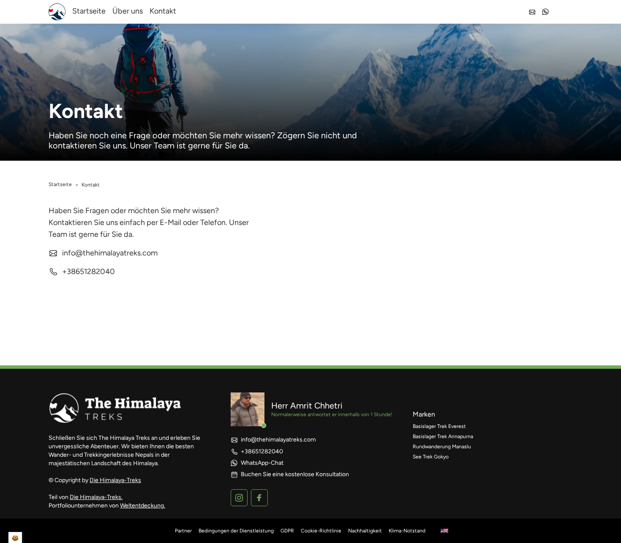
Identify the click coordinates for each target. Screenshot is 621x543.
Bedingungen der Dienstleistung (236, 531)
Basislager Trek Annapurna (443, 436)
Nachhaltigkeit (365, 531)
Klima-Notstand (407, 531)
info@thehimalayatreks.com (110, 253)
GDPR (287, 531)
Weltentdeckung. (142, 505)
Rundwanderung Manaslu (442, 447)
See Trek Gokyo (431, 457)
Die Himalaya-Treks (115, 480)
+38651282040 (88, 271)
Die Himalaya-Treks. (96, 497)
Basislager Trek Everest (439, 426)
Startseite (89, 11)
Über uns (127, 11)
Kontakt (163, 11)
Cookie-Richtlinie (321, 531)
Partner (183, 531)
